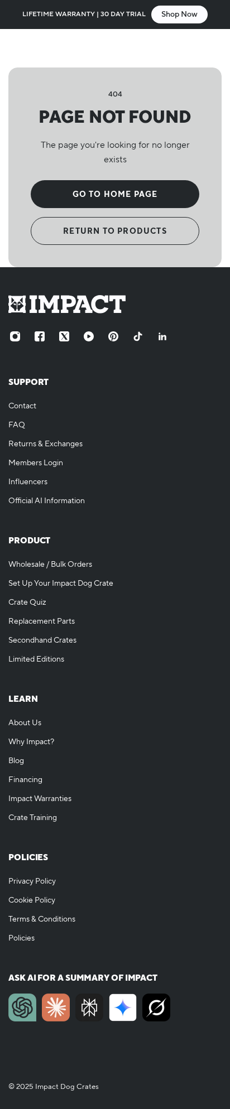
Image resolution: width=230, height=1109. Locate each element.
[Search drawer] (189, 48)
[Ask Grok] (156, 1007)
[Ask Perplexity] (89, 1007)
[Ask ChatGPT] (22, 1007)
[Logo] (115, 47)
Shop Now (179, 14)
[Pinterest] (113, 336)
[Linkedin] (162, 336)
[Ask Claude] (56, 1007)
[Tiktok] (138, 336)
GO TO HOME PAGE (115, 194)
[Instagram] (15, 336)
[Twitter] (64, 336)
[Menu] (20, 47)
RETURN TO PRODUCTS (115, 231)
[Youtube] (88, 336)
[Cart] (210, 48)
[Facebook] (39, 336)
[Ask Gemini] (123, 1007)
